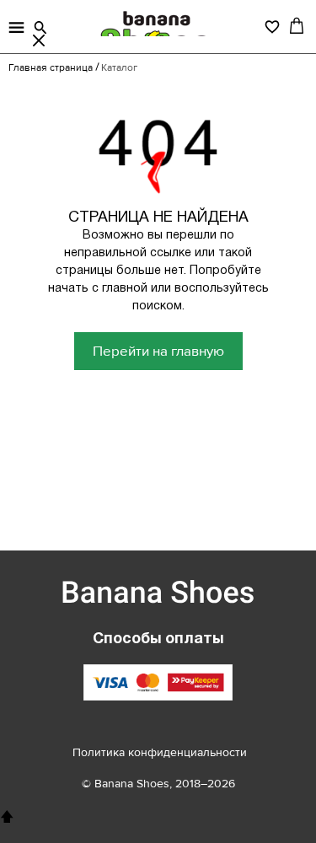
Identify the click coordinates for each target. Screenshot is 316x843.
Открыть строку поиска (40, 28)
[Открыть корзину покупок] (296, 25)
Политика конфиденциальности (159, 752)
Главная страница (50, 68)
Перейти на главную (158, 351)
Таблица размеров (105, 442)
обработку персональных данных (152, 515)
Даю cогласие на (152, 515)
